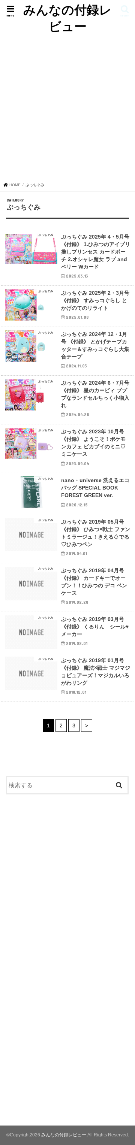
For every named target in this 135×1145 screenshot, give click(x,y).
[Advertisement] (67, 105)
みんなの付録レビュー (67, 17)
